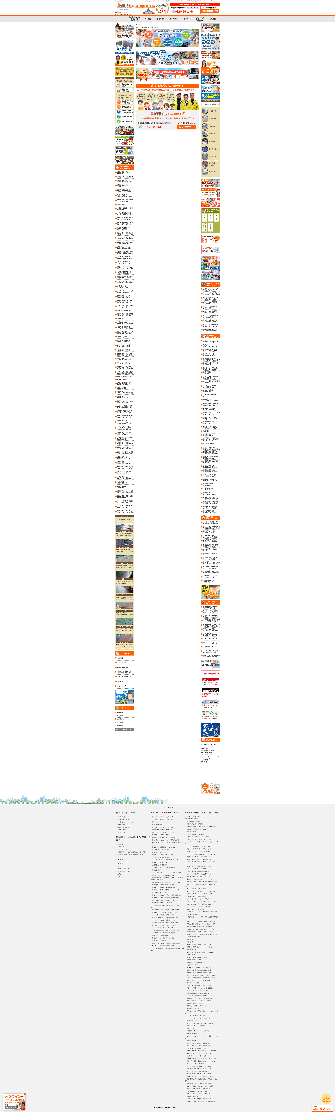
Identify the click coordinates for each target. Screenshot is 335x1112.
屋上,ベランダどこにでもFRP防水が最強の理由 (125, 247)
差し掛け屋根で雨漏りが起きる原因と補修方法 (199, 1074)
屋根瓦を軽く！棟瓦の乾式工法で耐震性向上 (210, 466)
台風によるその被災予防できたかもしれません (211, 448)
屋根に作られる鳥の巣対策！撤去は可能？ (163, 938)
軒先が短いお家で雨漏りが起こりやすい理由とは (125, 367)
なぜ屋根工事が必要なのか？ (210, 341)
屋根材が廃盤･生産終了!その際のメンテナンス (124, 411)
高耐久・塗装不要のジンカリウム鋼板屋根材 (125, 447)
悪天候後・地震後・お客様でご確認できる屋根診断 (201, 826)
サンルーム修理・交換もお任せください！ (210, 611)
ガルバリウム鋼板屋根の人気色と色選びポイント (200, 874)
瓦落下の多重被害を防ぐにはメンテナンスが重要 (210, 452)
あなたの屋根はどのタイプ (194, 821)
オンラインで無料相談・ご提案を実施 (162, 819)
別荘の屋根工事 (208, 647)
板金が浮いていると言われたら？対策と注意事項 (211, 562)
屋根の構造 (120, 204)
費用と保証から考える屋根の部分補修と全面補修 (165, 897)
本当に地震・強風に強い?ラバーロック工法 (125, 306)
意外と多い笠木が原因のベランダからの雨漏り (125, 218)
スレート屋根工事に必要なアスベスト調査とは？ (125, 501)
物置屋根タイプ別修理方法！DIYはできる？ (210, 607)
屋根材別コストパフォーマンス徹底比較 (125, 392)
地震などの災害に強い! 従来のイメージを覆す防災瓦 (201, 975)
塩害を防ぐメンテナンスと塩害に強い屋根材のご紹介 (201, 1058)
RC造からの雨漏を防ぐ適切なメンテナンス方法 (200, 990)
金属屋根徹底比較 (191, 1040)
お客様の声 (160, 19)
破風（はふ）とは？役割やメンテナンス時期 (125, 511)
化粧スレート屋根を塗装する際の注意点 (209, 409)
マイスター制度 (122, 832)
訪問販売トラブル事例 (210, 554)
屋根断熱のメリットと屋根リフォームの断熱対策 (125, 491)
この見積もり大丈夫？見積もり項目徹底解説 (210, 540)
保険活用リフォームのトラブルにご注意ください (211, 576)
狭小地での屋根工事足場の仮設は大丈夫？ (210, 427)
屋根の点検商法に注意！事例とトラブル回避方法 (210, 558)
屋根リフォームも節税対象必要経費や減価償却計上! (211, 655)
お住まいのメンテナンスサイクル (196, 1015)
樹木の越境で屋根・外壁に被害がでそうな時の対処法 (211, 571)
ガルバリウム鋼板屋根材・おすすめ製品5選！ (199, 856)
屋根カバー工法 (214, 118)
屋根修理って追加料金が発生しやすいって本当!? (210, 567)
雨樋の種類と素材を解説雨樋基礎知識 (125, 496)
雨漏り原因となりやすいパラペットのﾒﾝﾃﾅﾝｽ (125, 242)
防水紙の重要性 (122, 379)
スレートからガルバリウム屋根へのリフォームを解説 (211, 293)
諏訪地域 (120, 722)
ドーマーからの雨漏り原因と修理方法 (124, 477)
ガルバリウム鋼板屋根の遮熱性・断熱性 (210, 307)
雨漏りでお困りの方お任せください (162, 829)
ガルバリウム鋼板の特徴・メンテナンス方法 (199, 985)
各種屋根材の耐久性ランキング (195, 1033)
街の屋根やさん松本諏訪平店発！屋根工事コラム (131, 854)
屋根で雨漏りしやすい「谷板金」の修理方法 (124, 359)
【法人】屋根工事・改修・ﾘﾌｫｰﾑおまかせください (211, 651)
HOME (138, 24)
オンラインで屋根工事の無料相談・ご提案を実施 (210, 522)
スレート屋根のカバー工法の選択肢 (211, 381)
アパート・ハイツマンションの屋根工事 (210, 642)
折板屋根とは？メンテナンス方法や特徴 (210, 399)
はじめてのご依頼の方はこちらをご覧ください (165, 817)
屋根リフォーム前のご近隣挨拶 (160, 835)
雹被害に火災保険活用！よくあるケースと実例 (210, 507)
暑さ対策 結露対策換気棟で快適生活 (123, 340)
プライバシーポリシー (124, 676)
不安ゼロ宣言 (121, 824)
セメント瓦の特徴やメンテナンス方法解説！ (125, 262)
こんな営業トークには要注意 (210, 549)
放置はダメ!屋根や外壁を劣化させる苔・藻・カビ (125, 406)
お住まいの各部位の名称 (125, 177)
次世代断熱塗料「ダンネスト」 (208, 489)
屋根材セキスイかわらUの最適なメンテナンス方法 (211, 418)
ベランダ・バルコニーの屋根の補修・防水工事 (165, 860)
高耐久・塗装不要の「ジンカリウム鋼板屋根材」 (200, 988)
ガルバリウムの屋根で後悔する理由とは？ (124, 433)
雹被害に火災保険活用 (193, 1096)
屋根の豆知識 (121, 388)
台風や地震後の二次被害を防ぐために (210, 461)
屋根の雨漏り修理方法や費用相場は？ (125, 462)
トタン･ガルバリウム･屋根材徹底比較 (124, 428)
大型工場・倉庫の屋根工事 (159, 865)
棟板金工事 (212, 156)
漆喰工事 (212, 126)
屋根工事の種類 (210, 104)
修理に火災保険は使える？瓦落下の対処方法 (211, 457)
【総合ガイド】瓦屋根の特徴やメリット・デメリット (201, 879)
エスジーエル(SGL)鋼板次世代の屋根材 (124, 438)
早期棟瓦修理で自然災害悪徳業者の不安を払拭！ (125, 277)
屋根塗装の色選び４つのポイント (208, 484)
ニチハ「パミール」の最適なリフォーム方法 (199, 839)
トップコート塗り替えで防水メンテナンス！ (125, 506)
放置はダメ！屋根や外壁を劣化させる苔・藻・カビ (201, 1061)
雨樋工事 (212, 134)
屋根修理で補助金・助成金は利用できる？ (210, 511)
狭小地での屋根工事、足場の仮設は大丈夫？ (199, 849)
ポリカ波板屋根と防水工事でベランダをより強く (211, 620)
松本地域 (120, 712)
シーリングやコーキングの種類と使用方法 (125, 291)
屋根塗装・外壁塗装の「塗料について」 (198, 829)
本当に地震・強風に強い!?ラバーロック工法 (199, 1068)
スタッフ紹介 (121, 662)
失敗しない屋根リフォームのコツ (210, 345)
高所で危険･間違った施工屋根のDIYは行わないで (125, 452)
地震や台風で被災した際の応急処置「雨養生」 (125, 301)
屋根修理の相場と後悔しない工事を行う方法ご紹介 (166, 882)
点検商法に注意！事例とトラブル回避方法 (163, 837)
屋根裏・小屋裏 (122, 337)
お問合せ (120, 681)
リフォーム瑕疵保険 (123, 827)
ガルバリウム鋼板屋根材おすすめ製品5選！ (210, 316)
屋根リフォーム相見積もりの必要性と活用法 (164, 887)
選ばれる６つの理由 (123, 819)
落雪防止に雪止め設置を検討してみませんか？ (165, 922)
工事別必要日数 (208, 435)
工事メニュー (186, 19)
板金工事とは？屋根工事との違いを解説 (125, 195)
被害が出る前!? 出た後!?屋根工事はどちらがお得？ (211, 545)
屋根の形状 (120, 319)
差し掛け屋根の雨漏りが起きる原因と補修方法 (125, 332)
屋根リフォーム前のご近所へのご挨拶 (209, 531)
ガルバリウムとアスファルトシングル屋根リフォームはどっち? (125, 422)
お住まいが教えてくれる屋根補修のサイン (210, 363)
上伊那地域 (120, 719)
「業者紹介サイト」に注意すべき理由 (210, 581)
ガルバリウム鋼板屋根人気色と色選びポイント (210, 311)
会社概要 (213, 19)
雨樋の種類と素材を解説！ (159, 940)
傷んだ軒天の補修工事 (193, 1008)
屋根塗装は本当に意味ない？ (123, 185)
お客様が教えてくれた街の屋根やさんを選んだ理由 (132, 852)
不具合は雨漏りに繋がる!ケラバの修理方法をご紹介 (201, 924)
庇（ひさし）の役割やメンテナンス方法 (125, 472)
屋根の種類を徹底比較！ (207, 372)
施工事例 (148, 19)
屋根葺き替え (213, 111)
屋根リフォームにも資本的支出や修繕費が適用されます (167, 895)
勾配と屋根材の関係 (123, 350)
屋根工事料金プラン (157, 824)
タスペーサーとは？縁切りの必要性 (123, 228)
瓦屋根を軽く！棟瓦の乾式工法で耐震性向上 (199, 970)
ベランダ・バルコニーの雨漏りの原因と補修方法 (125, 257)
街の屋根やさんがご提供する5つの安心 (135, 19)
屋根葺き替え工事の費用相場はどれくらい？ (210, 354)
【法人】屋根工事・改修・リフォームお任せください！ (167, 872)
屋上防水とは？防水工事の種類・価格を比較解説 (125, 252)
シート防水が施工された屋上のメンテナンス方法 (125, 238)
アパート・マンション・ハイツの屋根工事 (163, 867)
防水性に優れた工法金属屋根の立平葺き (123, 296)
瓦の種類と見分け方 (123, 363)
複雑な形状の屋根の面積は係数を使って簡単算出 (200, 952)
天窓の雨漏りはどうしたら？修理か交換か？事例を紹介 (202, 911)
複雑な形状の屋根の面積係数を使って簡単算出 (125, 314)
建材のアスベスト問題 (124, 376)
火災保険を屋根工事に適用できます (162, 857)
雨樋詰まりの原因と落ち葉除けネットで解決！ (211, 629)
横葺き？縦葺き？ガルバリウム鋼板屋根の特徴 (211, 320)
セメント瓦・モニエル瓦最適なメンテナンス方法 (125, 267)
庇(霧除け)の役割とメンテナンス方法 (123, 286)
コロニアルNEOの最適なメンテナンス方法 (210, 422)
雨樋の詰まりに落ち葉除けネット (161, 935)
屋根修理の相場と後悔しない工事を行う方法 (210, 350)
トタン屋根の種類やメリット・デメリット (210, 395)
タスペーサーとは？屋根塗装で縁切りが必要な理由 (201, 921)
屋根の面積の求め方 (123, 310)
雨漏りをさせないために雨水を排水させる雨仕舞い (201, 1076)
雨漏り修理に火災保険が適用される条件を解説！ (210, 502)
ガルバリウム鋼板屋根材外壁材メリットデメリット (211, 325)
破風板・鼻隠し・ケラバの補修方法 (196, 909)
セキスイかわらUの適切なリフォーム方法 (198, 836)
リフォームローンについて (159, 892)
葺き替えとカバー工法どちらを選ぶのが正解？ (210, 368)
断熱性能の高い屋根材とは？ (122, 487)
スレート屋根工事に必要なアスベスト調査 (198, 980)
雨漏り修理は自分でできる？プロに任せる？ (125, 190)
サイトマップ (121, 686)
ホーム (122, 19)
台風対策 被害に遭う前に (159, 852)
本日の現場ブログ (123, 849)
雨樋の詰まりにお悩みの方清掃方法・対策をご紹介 (211, 625)
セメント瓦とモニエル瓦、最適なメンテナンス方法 (201, 901)
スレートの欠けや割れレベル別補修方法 (210, 386)
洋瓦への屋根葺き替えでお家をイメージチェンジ (125, 416)
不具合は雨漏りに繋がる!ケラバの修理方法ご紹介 (125, 213)
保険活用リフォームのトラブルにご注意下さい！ (200, 1053)
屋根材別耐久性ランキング (123, 396)
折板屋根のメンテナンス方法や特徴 (196, 896)
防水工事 (212, 141)
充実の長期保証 (122, 829)
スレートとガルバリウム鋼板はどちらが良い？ (210, 289)
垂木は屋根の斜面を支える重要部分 (162, 902)
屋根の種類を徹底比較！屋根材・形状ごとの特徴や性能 (202, 881)
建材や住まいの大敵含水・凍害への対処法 (124, 345)
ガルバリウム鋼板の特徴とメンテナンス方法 (125, 443)
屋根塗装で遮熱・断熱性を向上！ (196, 962)
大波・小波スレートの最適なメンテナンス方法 (125, 281)
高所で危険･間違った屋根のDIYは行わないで (199, 993)
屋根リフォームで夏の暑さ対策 (160, 862)
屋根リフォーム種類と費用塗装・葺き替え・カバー (211, 377)
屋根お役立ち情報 (208, 443)
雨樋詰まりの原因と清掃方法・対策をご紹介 (164, 933)
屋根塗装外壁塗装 (212, 164)
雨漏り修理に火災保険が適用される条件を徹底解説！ (201, 1101)
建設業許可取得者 (123, 667)
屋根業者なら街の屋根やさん (126, 869)
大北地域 (120, 725)
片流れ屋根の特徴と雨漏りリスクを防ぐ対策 (125, 322)
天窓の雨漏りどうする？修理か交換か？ (125, 482)
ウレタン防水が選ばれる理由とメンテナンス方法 (125, 233)
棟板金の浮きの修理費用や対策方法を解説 (125, 200)
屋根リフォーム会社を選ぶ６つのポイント (211, 439)
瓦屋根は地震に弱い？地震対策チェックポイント (211, 470)
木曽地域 (120, 716)
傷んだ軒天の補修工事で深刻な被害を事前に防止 (125, 223)
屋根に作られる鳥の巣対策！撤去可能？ (210, 634)
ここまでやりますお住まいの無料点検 (200, 19)
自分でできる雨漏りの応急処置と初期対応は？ (210, 498)
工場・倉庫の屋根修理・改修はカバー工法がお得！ (211, 616)
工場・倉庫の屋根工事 (210, 638)
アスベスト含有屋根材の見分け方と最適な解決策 (125, 372)
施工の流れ (173, 19)
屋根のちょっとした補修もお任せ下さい (163, 832)
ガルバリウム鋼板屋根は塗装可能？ (210, 302)
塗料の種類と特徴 (210, 674)
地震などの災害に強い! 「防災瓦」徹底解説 (210, 475)
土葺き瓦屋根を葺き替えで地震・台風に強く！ (125, 272)
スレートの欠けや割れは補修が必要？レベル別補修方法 (202, 891)
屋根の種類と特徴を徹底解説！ (123, 172)
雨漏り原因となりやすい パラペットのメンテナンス (166, 912)
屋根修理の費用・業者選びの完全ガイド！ (125, 180)
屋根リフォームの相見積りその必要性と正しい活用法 (211, 527)
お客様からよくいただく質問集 (195, 834)
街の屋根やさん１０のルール (126, 822)
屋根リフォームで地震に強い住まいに (162, 854)
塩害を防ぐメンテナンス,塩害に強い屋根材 (125, 401)
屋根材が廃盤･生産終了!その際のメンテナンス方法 (201, 929)
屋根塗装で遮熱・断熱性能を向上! (210, 493)
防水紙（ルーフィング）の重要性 (196, 1026)
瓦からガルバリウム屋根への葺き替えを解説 (210, 298)
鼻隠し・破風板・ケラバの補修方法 (125, 208)
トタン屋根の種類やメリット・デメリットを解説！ (201, 894)
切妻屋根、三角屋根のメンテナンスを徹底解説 (125, 327)
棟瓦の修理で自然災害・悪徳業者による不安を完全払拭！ (202, 934)
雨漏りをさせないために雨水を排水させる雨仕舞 (125, 354)
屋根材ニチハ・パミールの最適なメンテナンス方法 (211, 413)
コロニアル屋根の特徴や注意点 (208, 390)
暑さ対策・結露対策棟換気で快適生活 (197, 957)
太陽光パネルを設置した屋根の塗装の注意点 (210, 404)
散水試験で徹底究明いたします (160, 849)
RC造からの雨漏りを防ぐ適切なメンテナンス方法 (125, 467)
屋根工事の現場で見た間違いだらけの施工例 (210, 479)
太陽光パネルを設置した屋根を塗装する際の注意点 (166, 943)
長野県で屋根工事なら (124, 672)
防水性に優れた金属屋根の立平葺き (196, 1048)
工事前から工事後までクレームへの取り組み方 (210, 536)
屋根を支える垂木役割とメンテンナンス (124, 457)
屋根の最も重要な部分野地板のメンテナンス (124, 383)
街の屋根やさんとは (123, 817)
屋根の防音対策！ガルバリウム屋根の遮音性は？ (211, 329)
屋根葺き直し (213, 149)
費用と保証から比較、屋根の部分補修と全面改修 (211, 359)
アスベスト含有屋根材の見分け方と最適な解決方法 (201, 977)
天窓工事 (212, 172)
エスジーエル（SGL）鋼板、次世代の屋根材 (199, 1045)
